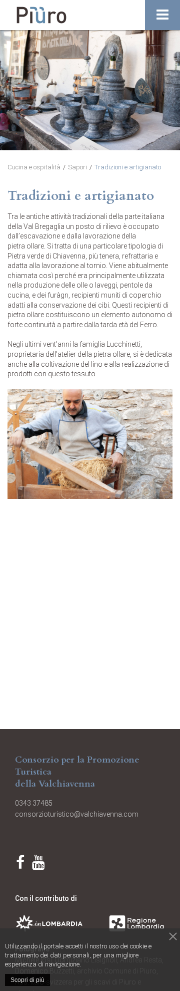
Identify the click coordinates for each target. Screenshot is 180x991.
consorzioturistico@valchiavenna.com (76, 814)
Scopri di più (27, 979)
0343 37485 (36, 803)
